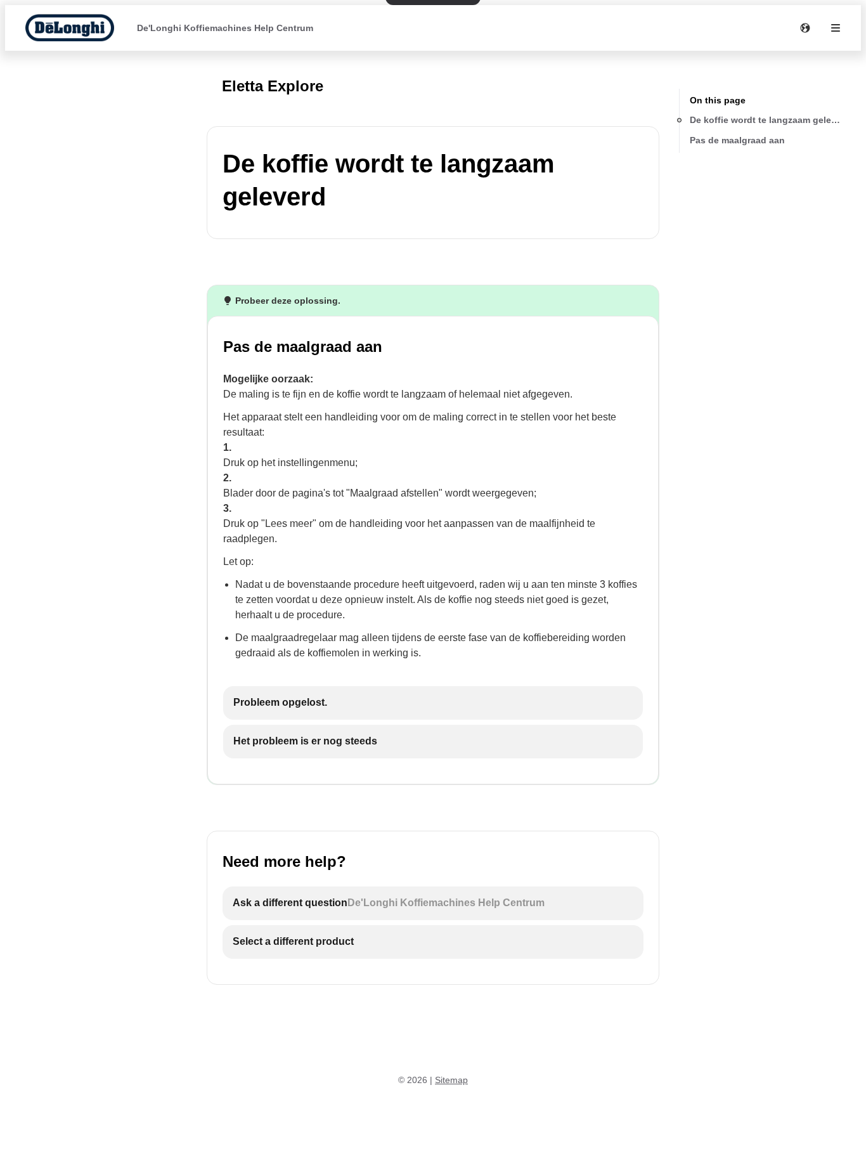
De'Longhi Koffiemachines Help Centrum (225, 28)
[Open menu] (835, 28)
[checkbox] (433, 703)
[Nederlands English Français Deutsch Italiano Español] (805, 28)
